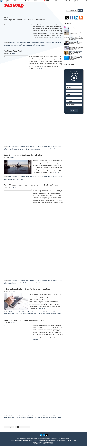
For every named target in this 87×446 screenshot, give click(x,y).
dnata (58, 148)
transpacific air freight (40, 45)
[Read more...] (58, 37)
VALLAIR (27, 149)
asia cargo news (52, 178)
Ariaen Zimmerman (44, 178)
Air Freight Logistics (57, 146)
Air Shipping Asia (24, 178)
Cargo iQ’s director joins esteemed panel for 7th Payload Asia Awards (31, 185)
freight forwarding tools (18, 179)
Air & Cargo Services (13, 146)
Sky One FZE (22, 149)
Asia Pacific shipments (12, 44)
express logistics (48, 44)
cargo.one (46, 148)
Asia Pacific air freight (49, 42)
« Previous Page (8, 427)
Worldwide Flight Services (35, 149)
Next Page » (27, 427)
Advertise (43, 11)
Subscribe (37, 11)
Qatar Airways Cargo (14, 419)
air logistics (33, 42)
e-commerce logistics (32, 44)
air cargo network (13, 42)
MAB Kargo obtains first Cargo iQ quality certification (24, 19)
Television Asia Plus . (49, 443)
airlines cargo (16, 148)
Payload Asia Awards (12, 283)
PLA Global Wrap (15, 149)
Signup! (73, 110)
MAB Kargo (23, 45)
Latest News (11, 11)
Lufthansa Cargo (7, 315)
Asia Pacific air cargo (40, 42)
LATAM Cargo (9, 149)
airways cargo (37, 178)
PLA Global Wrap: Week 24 (14, 51)
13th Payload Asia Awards (27, 11)
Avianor (28, 148)
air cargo (20, 146)
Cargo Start (10, 179)
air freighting (10, 148)
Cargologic (55, 148)
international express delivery (14, 45)
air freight (44, 146)
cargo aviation (59, 178)
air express (19, 42)
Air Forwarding (38, 146)
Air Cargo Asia (25, 146)
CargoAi (50, 148)
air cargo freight (31, 146)
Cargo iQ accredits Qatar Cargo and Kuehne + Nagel (24, 320)
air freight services (26, 42)
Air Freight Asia (49, 146)
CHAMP (60, 313)
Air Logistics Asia (16, 178)
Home (5, 11)
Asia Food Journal (42, 443)
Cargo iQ (25, 44)
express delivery (40, 44)
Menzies (8, 419)
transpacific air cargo (30, 45)
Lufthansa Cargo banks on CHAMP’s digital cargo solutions (27, 289)
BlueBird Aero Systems (35, 148)
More (48, 11)
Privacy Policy (51, 442)
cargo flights (20, 44)
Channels (18, 11)
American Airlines (23, 148)
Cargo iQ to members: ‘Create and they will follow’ (23, 155)
